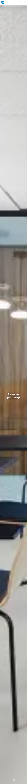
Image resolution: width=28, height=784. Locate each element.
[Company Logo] (2, 2)
